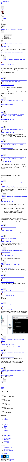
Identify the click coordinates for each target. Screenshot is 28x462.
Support (12, 459)
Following (7, 38)
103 (1, 387)
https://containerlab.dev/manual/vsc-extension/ (12, 52)
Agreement (6, 441)
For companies (7, 438)
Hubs (5, 427)
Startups (6, 453)
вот (19, 346)
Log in (5, 418)
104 (3, 387)
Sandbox (6, 430)
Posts (10, 29)
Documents (6, 439)
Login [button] (2, 9)
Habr (9, 460)
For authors (6, 436)
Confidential (7, 442)
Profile (2, 29)
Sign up (6, 419)
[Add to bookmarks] (4, 57)
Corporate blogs (8, 447)
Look (2, 58)
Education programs (9, 452)
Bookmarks (7, 35)
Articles (6, 29)
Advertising (6, 449)
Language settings (5, 459)
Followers (6, 36)
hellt (2, 46)
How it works (7, 435)
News (13, 29)
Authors (6, 428)
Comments (18, 29)
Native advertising (8, 450)
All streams (6, 1)
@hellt (4, 18)
